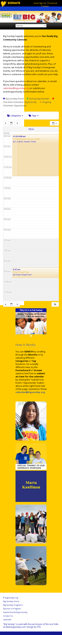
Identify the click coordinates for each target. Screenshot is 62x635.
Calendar (7, 619)
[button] (55, 304)
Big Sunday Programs (13, 605)
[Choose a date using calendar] (11, 123)
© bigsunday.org (10, 597)
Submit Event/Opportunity (15, 612)
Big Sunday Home (11, 601)
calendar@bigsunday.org (16, 88)
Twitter (45, 6)
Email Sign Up (40, 3)
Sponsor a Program (12, 608)
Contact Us (8, 616)
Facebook (52, 3)
